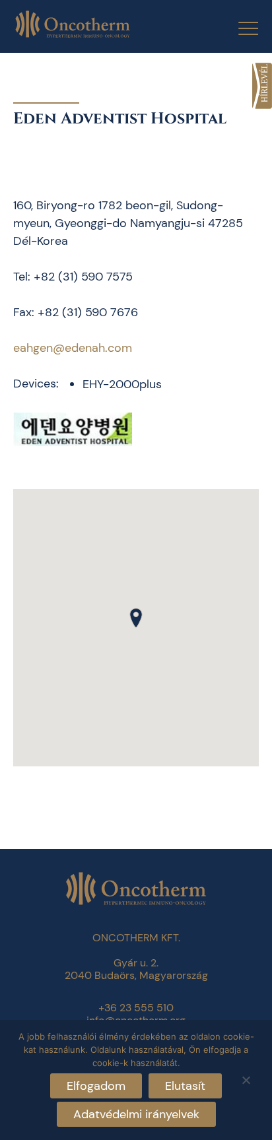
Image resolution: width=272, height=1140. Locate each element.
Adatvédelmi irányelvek (136, 1114)
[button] (136, 618)
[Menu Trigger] (240, 28)
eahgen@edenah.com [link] (72, 348)
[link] (262, 86)
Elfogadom (96, 1086)
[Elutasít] (245, 1078)
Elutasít (185, 1086)
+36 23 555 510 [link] (136, 1008)
